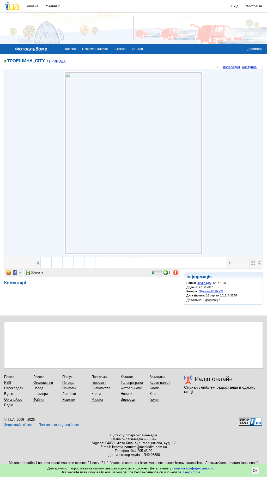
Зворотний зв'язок (18, 425)
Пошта (9, 377)
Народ (38, 388)
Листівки (69, 394)
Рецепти (68, 399)
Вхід (234, 6)
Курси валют (160, 383)
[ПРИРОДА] (133, 163)
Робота (38, 377)
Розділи (51, 6)
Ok (255, 471)
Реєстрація (253, 6)
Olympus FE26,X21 (211, 291)
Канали (137, 49)
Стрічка (120, 49)
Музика (97, 399)
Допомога (254, 49)
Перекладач (13, 388)
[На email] (9, 272)
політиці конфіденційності (192, 468)
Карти (96, 394)
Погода (68, 383)
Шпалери (40, 394)
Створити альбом (95, 49)
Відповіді (128, 399)
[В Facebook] (15, 272)
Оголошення (43, 383)
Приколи (69, 388)
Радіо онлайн (214, 378)
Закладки (157, 377)
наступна (249, 67)
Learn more (191, 472)
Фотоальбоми (131, 388)
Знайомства (101, 388)
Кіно (153, 394)
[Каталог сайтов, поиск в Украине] (250, 420)
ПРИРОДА (57, 61)
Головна (32, 6)
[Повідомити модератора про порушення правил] (176, 272)
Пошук (67, 377)
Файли (38, 399)
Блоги (154, 388)
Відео (8, 394)
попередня (231, 67)
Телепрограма (132, 383)
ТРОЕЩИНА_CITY (26, 61)
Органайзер (13, 399)
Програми (99, 377)
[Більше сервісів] (20, 272)
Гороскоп (99, 383)
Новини (126, 394)
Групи (154, 399)
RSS (7, 383)
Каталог (127, 377)
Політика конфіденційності (59, 425)
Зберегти (37, 272)
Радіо (8, 405)
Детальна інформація (203, 300)
